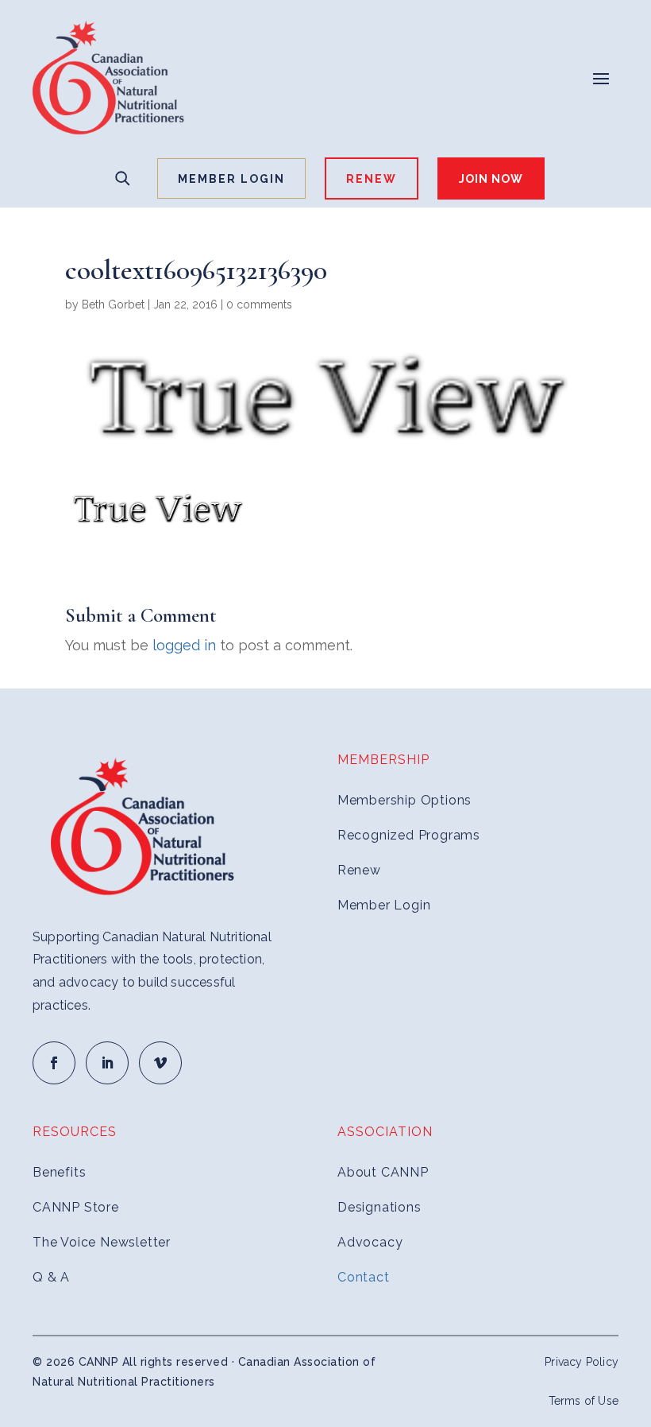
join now (491, 179)
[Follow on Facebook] (54, 1062)
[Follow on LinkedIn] (107, 1062)
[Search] (122, 178)
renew (371, 179)
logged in (184, 645)
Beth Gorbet (113, 304)
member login (231, 179)
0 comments (259, 304)
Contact (363, 1277)
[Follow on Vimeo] (160, 1062)
